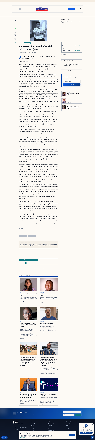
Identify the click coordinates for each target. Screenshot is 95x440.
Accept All (72, 435)
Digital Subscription (69, 428)
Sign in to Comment (28, 259)
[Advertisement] (71, 32)
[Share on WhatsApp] (15, 29)
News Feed (68, 423)
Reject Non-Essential (58, 435)
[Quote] (24, 258)
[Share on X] (15, 20)
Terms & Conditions (51, 423)
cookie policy (22, 437)
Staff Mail (32, 430)
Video (67, 427)
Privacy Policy (50, 425)
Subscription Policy (51, 430)
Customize (66, 435)
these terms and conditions (30, 246)
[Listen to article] (15, 40)
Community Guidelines (52, 428)
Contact (32, 428)
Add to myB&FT (27, 43)
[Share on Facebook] (15, 23)
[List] (26, 258)
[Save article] (15, 36)
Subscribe (71, 9)
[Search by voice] (20, 9)
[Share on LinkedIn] (15, 26)
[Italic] (22, 258)
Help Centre (33, 425)
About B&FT (33, 423)
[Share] (15, 33)
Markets (67, 425)
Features (21, 43)
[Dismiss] (80, 75)
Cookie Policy (50, 427)
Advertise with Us (34, 427)
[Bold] (20, 258)
